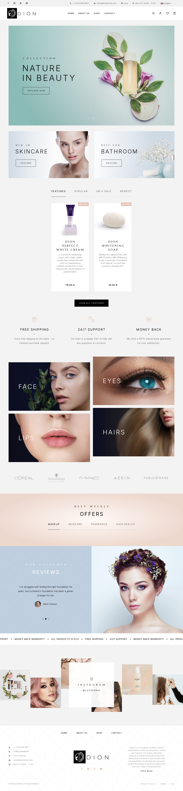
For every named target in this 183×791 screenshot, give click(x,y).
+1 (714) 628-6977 (81, 3)
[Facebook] (8, 3)
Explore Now (36, 91)
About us (84, 13)
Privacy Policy (148, 784)
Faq (173, 784)
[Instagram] (14, 3)
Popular (81, 191)
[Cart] (174, 13)
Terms (163, 784)
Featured (58, 191)
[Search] (153, 13)
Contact (109, 13)
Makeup (54, 524)
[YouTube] (27, 3)
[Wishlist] (167, 14)
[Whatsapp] (20, 3)
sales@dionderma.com (106, 3)
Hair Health (125, 524)
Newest (126, 191)
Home (71, 13)
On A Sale (104, 191)
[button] (89, 118)
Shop (97, 13)
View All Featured (91, 303)
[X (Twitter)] (95, 769)
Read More (147, 771)
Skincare (75, 524)
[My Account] (160, 13)
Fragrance (99, 524)
